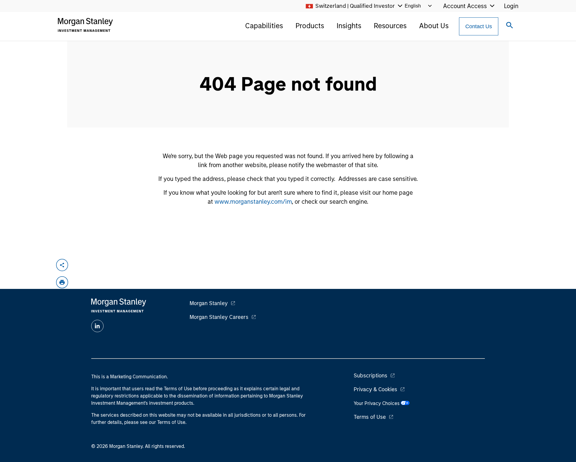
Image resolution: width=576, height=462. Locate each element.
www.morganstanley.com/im (253, 201)
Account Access (465, 6)
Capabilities (264, 25)
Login (511, 6)
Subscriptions (370, 375)
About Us (433, 25)
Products (310, 25)
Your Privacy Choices (377, 403)
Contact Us (478, 26)
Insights (349, 25)
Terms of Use (370, 417)
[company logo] (85, 25)
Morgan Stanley (209, 303)
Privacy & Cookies (375, 389)
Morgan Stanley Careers (219, 317)
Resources (390, 25)
